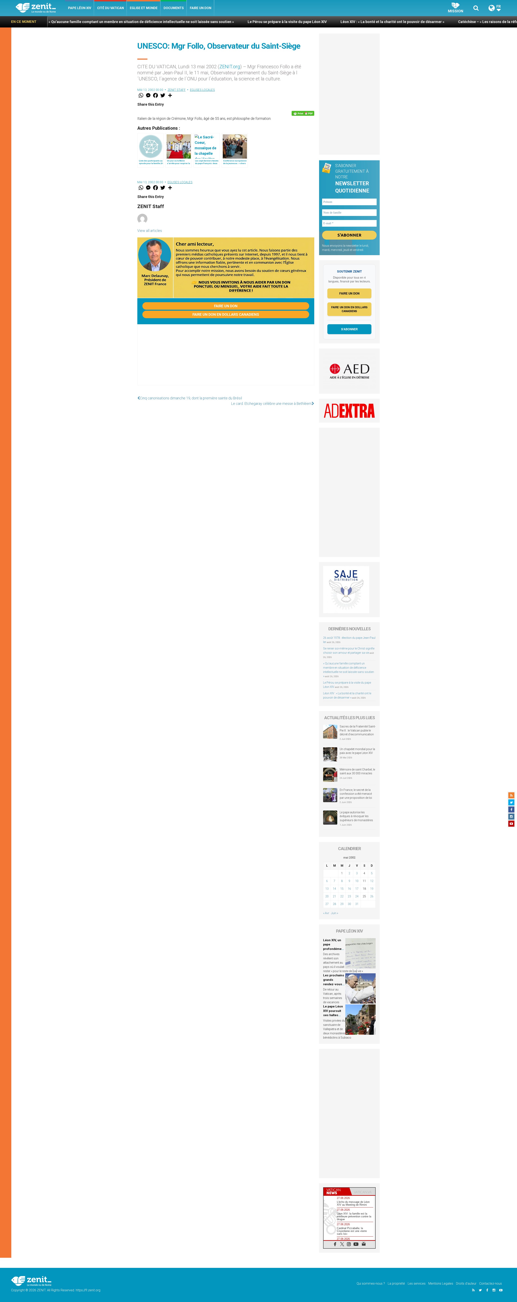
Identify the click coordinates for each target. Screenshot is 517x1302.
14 (334, 888)
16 (349, 888)
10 (356, 881)
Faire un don (200, 8)
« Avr (326, 913)
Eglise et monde (144, 8)
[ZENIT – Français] (40, 8)
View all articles (149, 230)
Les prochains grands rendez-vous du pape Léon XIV (333, 984)
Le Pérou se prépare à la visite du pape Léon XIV (200, 22)
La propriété (396, 1283)
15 (342, 888)
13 (327, 888)
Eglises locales (202, 90)
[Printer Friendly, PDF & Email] (303, 113)
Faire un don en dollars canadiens (225, 314)
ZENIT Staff (177, 90)
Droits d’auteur (466, 1283)
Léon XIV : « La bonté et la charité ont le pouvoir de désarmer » (305, 22)
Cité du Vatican (110, 8)
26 (371, 896)
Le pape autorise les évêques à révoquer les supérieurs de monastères (356, 816)
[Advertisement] (226, 358)
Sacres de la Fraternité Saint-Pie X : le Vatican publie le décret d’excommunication (358, 730)
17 (356, 888)
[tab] (336, 1191)
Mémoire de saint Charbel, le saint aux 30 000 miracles (357, 771)
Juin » (334, 913)
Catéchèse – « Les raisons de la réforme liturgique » (414, 22)
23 (349, 896)
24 (356, 896)
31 (356, 904)
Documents (174, 8)
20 (327, 896)
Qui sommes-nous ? (371, 1283)
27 (327, 904)
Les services (417, 1283)
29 (342, 904)
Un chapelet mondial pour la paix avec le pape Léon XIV (357, 751)
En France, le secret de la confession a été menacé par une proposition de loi (356, 793)
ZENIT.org (229, 66)
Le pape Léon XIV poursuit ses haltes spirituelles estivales (333, 1015)
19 (371, 888)
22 (342, 896)
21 (334, 896)
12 (371, 881)
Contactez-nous (490, 1283)
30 (349, 904)
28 (334, 904)
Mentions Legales (440, 1283)
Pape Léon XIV (79, 8)
